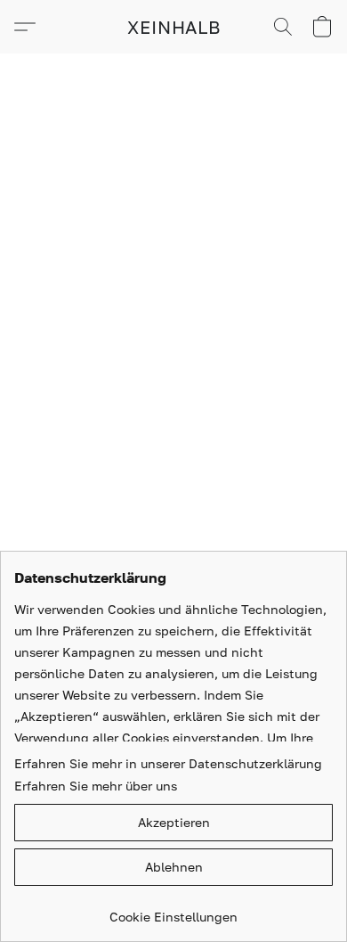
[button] (174, 26)
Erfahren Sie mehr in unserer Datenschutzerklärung (168, 763)
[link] (173, 910)
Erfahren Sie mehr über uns (95, 785)
